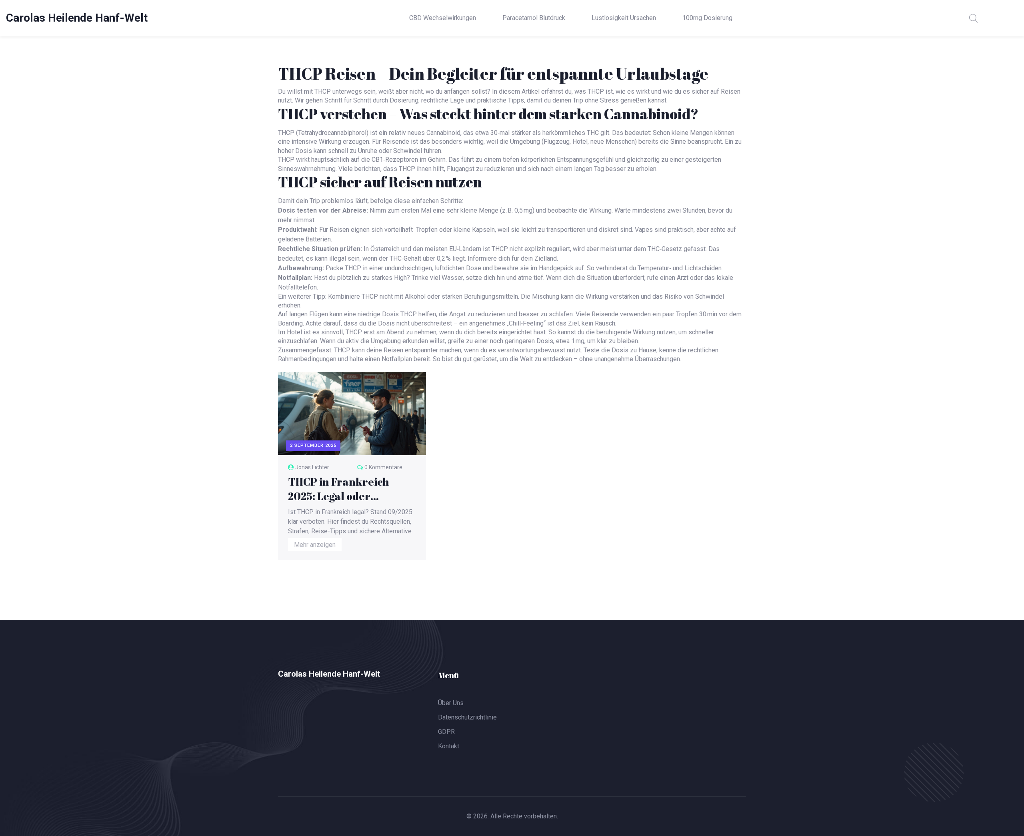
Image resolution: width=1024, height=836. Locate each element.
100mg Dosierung (707, 18)
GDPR (446, 732)
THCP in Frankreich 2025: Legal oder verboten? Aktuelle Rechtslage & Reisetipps (348, 488)
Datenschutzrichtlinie (467, 717)
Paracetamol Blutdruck (533, 18)
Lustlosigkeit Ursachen (624, 18)
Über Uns (451, 703)
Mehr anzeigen (315, 545)
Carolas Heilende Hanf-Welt (77, 17)
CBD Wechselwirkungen (442, 18)
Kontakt (448, 746)
